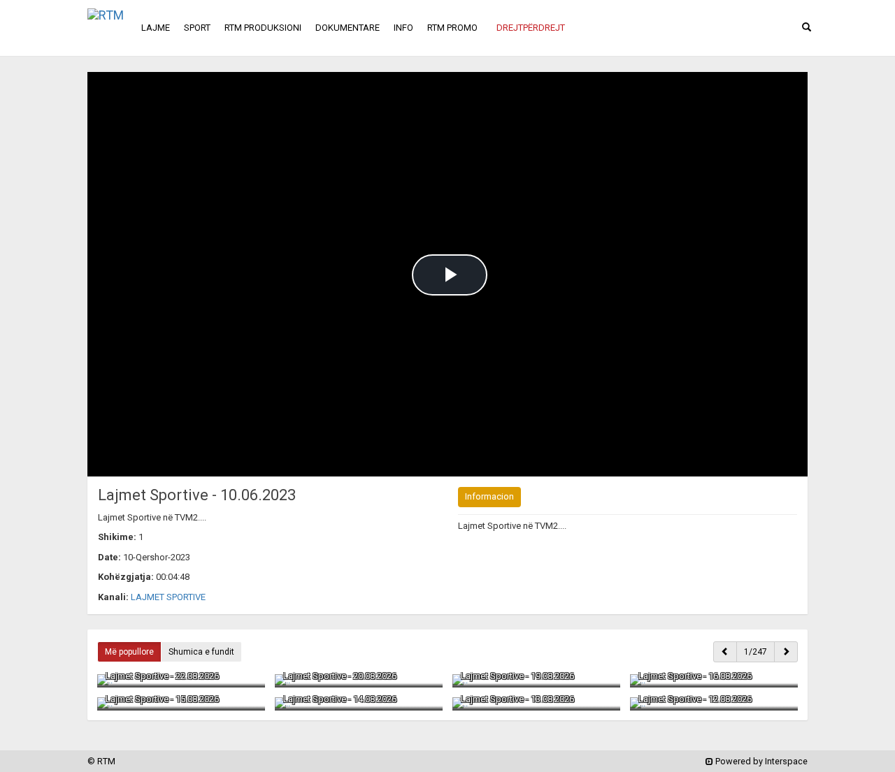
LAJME (155, 27)
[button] (531, 28)
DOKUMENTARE (347, 27)
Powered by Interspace (760, 761)
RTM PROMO (452, 27)
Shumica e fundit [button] (201, 652)
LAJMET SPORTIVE (168, 597)
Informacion (489, 496)
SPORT (197, 27)
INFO (403, 27)
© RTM (101, 761)
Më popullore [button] (129, 652)
